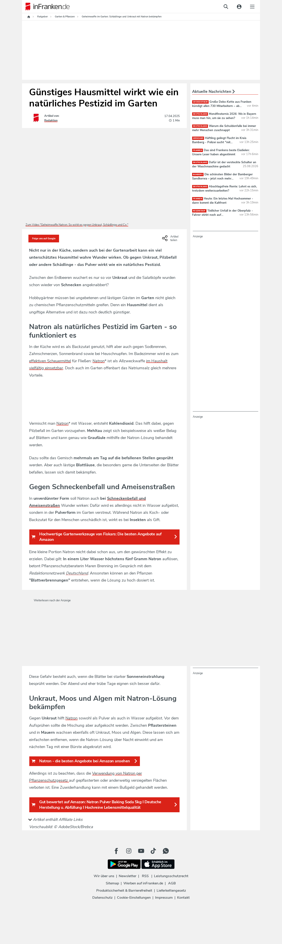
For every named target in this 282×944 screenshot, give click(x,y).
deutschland (200, 114)
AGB (172, 883)
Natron (99, 361)
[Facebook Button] (116, 851)
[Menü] (252, 6)
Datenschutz (102, 897)
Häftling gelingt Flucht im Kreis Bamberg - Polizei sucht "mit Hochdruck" (219, 142)
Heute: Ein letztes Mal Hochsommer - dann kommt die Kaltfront (222, 201)
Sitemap (112, 883)
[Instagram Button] (128, 851)
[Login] (239, 6)
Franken (197, 150)
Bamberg (198, 174)
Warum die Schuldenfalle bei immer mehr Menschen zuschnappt (224, 128)
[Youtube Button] (141, 851)
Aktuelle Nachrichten (212, 91)
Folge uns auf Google (44, 238)
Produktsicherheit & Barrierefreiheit (124, 890)
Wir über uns (104, 876)
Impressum (164, 897)
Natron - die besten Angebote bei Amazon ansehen (84, 761)
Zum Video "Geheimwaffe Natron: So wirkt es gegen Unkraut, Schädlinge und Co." (77, 225)
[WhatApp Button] (165, 851)
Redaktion (51, 121)
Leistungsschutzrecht (171, 876)
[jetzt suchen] (225, 6)
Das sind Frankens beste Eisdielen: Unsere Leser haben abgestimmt (221, 152)
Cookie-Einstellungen (134, 897)
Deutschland (77, 573)
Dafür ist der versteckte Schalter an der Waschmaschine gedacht (224, 164)
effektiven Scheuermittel (50, 361)
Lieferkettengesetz (171, 890)
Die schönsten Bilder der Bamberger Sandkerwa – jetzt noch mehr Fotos (222, 178)
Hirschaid (198, 138)
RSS (145, 876)
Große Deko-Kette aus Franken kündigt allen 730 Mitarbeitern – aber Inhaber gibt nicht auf (221, 106)
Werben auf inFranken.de (143, 883)
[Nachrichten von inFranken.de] (46, 6)
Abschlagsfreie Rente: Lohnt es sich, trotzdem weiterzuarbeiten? (224, 188)
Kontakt (183, 897)
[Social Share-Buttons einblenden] (171, 239)
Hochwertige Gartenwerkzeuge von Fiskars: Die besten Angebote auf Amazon (100, 536)
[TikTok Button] (153, 851)
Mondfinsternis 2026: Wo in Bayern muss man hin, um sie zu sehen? (224, 116)
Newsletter (127, 876)
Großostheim (200, 102)
